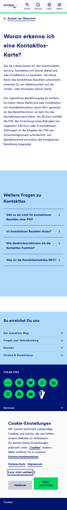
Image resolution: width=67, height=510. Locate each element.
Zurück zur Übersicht (22, 18)
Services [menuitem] (9, 407)
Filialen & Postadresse (18, 355)
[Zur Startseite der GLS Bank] (11, 6)
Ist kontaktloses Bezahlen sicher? (28, 231)
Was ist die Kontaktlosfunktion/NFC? (31, 260)
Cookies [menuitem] (8, 502)
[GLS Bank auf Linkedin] (53, 382)
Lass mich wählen (20, 472)
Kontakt (9, 347)
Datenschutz (16, 464)
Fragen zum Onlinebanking (21, 340)
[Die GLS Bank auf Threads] (42, 382)
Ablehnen (20, 485)
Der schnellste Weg (16, 333)
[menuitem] (27, 6)
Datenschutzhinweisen (23, 456)
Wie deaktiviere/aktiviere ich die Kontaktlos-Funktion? (28, 246)
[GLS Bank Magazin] (8, 382)
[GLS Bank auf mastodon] (19, 382)
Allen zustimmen (46, 483)
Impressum (35, 464)
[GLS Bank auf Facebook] (19, 394)
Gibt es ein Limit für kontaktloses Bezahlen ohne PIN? (28, 217)
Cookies (35, 447)
